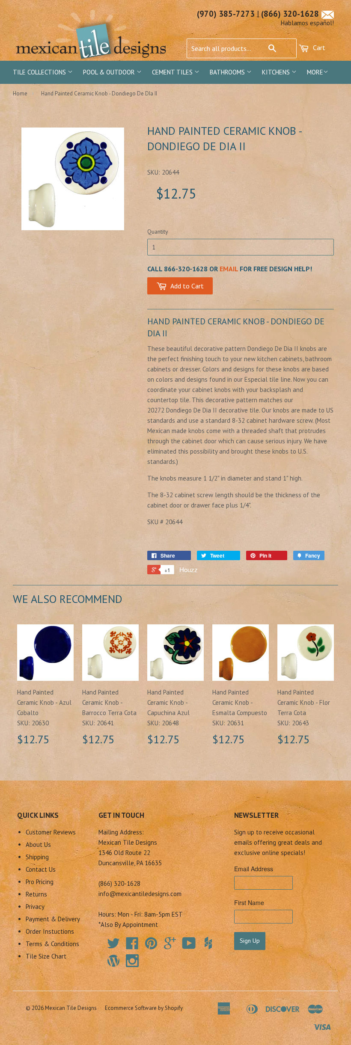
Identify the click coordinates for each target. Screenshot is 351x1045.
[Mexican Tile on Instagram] (132, 960)
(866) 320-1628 (290, 14)
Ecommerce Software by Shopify (144, 1008)
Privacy (35, 906)
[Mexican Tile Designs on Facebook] (132, 946)
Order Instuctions (50, 931)
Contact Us (41, 869)
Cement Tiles (173, 72)
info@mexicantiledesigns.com (139, 894)
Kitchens (277, 72)
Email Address (253, 868)
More (315, 72)
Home (20, 93)
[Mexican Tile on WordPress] (113, 960)
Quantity (157, 231)
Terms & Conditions (52, 944)
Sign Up (250, 940)
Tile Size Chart (46, 956)
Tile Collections (40, 72)
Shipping (37, 857)
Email (229, 268)
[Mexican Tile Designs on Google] (170, 946)
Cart (318, 47)
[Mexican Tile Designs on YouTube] (189, 946)
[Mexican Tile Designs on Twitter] (113, 946)
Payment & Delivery (53, 919)
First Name (249, 902)
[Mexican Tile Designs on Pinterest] (151, 946)
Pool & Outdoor (110, 72)
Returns (36, 894)
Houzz (188, 569)
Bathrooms (228, 72)
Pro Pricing (40, 882)
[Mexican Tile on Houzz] (208, 943)
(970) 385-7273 (226, 14)
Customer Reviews (51, 832)
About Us (38, 844)
